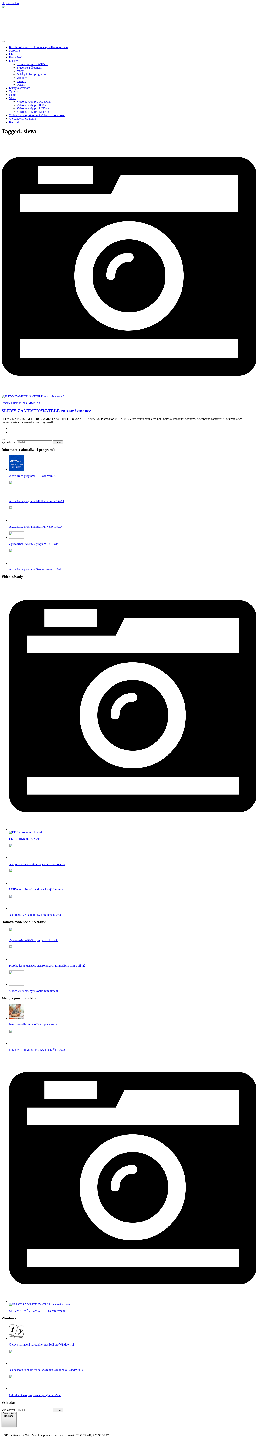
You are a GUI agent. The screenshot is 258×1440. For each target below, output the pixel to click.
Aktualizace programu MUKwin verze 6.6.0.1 (36, 501)
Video (12, 98)
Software (14, 50)
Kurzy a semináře (19, 88)
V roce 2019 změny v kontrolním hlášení (33, 991)
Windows (22, 77)
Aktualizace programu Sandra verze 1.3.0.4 (35, 569)
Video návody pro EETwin (33, 111)
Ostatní (21, 84)
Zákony (21, 81)
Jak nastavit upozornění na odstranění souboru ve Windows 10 (46, 1369)
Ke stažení (15, 57)
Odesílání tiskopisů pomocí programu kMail (35, 1395)
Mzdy (20, 71)
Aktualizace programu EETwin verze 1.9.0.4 (36, 526)
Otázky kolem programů (31, 74)
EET (12, 54)
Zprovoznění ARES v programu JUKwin (33, 544)
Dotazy (13, 60)
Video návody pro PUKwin (33, 108)
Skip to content (10, 3)
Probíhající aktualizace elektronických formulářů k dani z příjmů (47, 965)
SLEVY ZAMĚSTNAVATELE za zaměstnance (46, 410)
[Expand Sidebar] (3, 439)
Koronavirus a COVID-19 (32, 64)
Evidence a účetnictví (29, 67)
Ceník (12, 94)
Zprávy (13, 91)
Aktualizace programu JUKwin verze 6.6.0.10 (36, 476)
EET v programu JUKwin (24, 838)
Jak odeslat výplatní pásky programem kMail (35, 914)
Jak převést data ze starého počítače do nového (37, 864)
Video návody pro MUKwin (34, 101)
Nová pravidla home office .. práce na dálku (35, 1024)
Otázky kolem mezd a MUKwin (21, 402)
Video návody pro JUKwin (33, 105)
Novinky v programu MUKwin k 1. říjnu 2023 (37, 1049)
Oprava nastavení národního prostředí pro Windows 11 (41, 1344)
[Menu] (3, 41)
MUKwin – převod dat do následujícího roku (36, 889)
